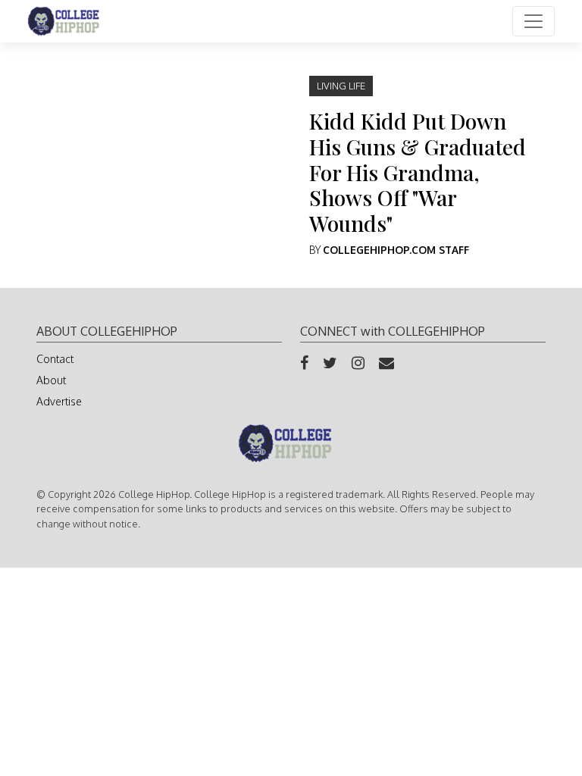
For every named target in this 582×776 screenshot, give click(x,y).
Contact (55, 358)
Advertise (59, 401)
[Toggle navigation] (533, 21)
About (51, 380)
